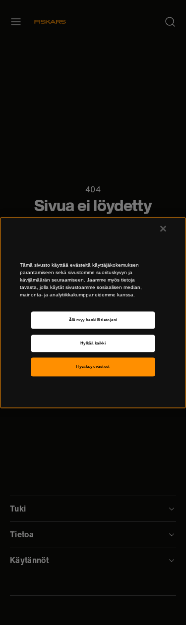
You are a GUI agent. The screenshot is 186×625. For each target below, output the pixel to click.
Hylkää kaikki (93, 343)
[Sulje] (163, 228)
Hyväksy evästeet (93, 367)
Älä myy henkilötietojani (93, 320)
